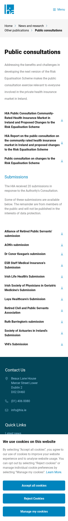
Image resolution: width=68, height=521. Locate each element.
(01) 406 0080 (20, 401)
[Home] (11, 10)
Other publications (17, 30)
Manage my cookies (34, 511)
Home (8, 25)
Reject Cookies (34, 498)
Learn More (53, 472)
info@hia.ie (18, 410)
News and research (31, 25)
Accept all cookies (34, 485)
